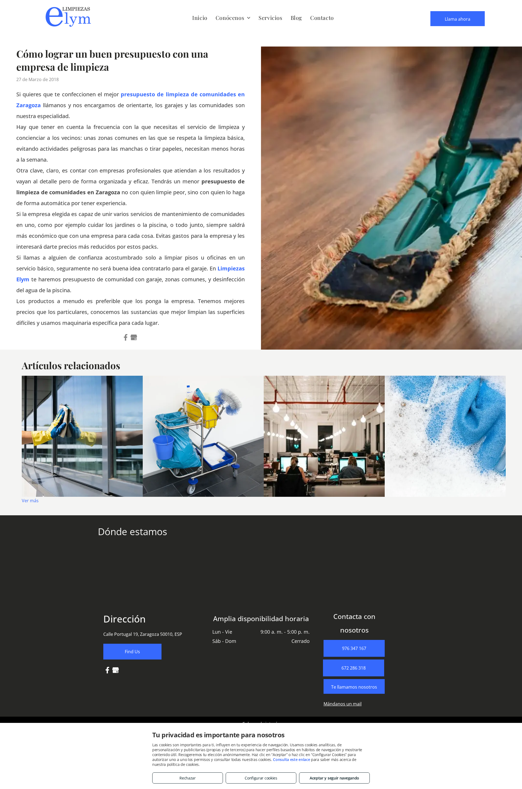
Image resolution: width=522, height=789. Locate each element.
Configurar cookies (261, 778)
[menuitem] (200, 17)
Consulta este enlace (291, 759)
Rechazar (187, 778)
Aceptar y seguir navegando (334, 778)
